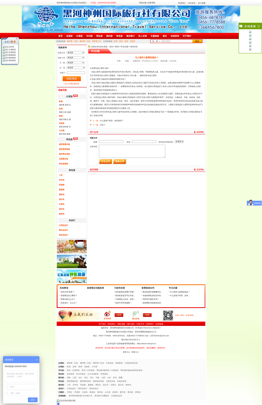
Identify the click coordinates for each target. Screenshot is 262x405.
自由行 (72, 220)
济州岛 (61, 180)
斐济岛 (61, 209)
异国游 (77, 392)
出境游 (69, 96)
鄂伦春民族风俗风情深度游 (131, 370)
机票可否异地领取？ (123, 303)
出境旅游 (12, 50)
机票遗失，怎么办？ (69, 303)
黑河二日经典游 (88, 370)
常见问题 (124, 47)
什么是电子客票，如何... (180, 296)
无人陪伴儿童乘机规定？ (180, 292)
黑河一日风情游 (73, 370)
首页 (111, 47)
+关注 (119, 315)
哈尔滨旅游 (80, 374)
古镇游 (84, 392)
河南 (97, 378)
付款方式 (140, 324)
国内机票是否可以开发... (125, 296)
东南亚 (132, 41)
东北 (86, 378)
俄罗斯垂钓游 (64, 144)
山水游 (107, 392)
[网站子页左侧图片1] (72, 253)
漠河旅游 (70, 374)
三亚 (61, 175)
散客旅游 (12, 58)
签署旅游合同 (148, 288)
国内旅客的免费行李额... (125, 292)
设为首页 (191, 3)
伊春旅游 (104, 374)
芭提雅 (61, 185)
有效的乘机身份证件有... (152, 296)
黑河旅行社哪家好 (101, 396)
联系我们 (182, 3)
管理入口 (126, 352)
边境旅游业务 (116, 396)
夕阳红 (69, 392)
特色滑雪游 (63, 164)
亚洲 (121, 41)
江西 (74, 378)
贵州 (115, 378)
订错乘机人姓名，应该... (125, 299)
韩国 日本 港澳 (65, 112)
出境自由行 (63, 225)
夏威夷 (61, 190)
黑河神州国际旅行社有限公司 (80, 396)
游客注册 (142, 3)
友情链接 (159, 324)
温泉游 (115, 392)
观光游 (130, 392)
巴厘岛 (61, 204)
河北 (92, 378)
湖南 (69, 378)
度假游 (138, 392)
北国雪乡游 (63, 159)
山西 (103, 378)
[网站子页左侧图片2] (72, 268)
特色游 (69, 139)
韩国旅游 (119, 363)
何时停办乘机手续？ (151, 299)
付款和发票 (119, 288)
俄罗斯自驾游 (64, 154)
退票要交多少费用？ (69, 296)
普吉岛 (61, 199)
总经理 (11, 47)
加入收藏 (201, 3)
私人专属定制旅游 (72, 84)
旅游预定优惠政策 (95, 288)
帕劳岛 (61, 214)
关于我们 (102, 324)
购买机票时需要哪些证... (152, 292)
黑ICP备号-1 (130, 340)
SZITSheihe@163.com (159, 336)
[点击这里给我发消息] (250, 32)
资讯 (117, 47)
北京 (80, 378)
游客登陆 (151, 3)
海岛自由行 (63, 235)
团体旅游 (12, 55)
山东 (109, 378)
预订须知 (131, 324)
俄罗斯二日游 (84, 41)
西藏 (120, 378)
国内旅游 (12, 60)
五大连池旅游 (92, 374)
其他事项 (64, 288)
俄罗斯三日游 (98, 363)
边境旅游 (12, 52)
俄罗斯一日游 (72, 41)
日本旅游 (109, 363)
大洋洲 (61, 130)
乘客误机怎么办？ (68, 299)
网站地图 (121, 324)
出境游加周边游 (131, 363)
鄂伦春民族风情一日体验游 (107, 370)
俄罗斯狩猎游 (64, 149)
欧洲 (116, 41)
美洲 (126, 41)
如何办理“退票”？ (68, 292)
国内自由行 (63, 230)
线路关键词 (165, 41)
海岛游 (72, 170)
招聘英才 (150, 324)
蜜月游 (122, 392)
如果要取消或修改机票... (152, 303)
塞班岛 (61, 194)
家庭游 (92, 392)
